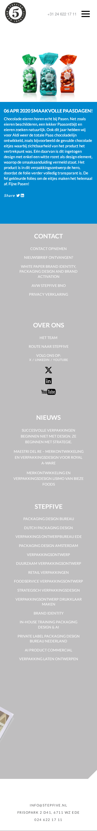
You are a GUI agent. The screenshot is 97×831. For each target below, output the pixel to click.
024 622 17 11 (48, 820)
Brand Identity (49, 613)
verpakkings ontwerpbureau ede (49, 536)
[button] (14, 62)
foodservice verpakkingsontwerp (48, 581)
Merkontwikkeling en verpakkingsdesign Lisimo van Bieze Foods (48, 479)
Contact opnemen (48, 248)
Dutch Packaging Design (48, 528)
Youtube (60, 360)
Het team (48, 337)
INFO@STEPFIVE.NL (48, 805)
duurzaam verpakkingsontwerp (48, 563)
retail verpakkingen (48, 572)
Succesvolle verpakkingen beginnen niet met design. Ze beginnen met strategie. (48, 436)
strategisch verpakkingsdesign (48, 590)
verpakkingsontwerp (48, 554)
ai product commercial (48, 650)
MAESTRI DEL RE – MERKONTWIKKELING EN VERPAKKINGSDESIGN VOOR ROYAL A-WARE (49, 457)
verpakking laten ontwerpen (48, 659)
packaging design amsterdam (48, 545)
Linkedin (42, 360)
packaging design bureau (48, 519)
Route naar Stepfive (49, 346)
